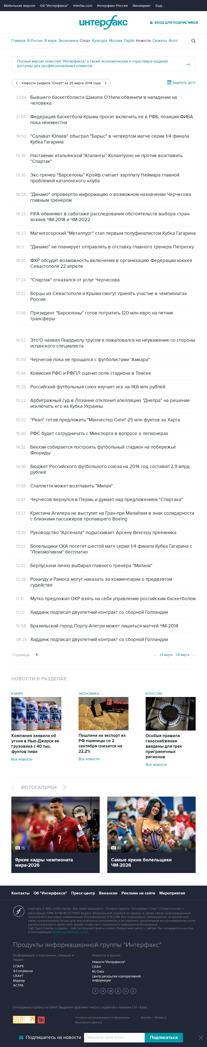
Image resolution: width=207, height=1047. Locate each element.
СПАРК (18, 966)
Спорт (85, 40)
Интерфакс (103, 22)
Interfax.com (82, 6)
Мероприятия (172, 893)
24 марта (163, 654)
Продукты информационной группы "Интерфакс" (87, 945)
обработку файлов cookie (70, 932)
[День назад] (17, 83)
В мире (50, 40)
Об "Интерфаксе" (54, 6)
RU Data (98, 972)
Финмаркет (142, 6)
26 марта (186, 654)
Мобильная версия (19, 6)
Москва (115, 40)
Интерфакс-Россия (112, 6)
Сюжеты (159, 40)
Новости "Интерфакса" (108, 962)
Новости (143, 40)
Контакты (20, 893)
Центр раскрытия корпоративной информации (116, 978)
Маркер (19, 981)
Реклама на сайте (138, 893)
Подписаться (164, 1037)
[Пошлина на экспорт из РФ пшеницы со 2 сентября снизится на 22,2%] (103, 729)
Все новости (21, 759)
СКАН (96, 967)
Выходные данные (88, 1022)
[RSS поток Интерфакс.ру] (125, 991)
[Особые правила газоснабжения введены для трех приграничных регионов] (171, 729)
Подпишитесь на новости (53, 1037)
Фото (173, 40)
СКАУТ (18, 976)
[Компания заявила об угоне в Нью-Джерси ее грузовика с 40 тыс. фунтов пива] (36, 729)
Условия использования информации (102, 1018)
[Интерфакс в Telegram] (103, 991)
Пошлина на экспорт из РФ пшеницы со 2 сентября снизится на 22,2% (102, 743)
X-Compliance (23, 971)
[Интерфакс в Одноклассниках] (133, 991)
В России (35, 40)
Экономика (68, 40)
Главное (18, 40)
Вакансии (108, 893)
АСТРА (18, 985)
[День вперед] (106, 83)
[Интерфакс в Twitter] (110, 991)
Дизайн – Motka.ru (154, 1018)
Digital (129, 40)
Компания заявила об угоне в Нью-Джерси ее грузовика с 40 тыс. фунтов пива (35, 743)
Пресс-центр (83, 893)
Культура (99, 40)
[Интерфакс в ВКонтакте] (118, 991)
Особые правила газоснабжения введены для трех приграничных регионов (164, 746)
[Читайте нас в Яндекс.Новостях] (95, 991)
